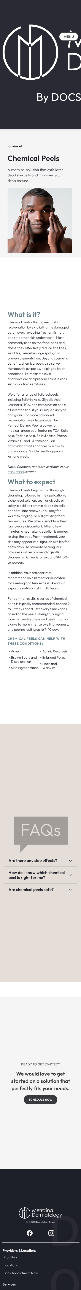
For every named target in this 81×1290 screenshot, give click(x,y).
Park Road (16, 472)
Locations (10, 1265)
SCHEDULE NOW (40, 1100)
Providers (10, 1257)
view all (17, 146)
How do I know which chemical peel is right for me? (36, 875)
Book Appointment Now (21, 1273)
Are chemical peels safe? (31, 889)
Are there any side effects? (32, 860)
